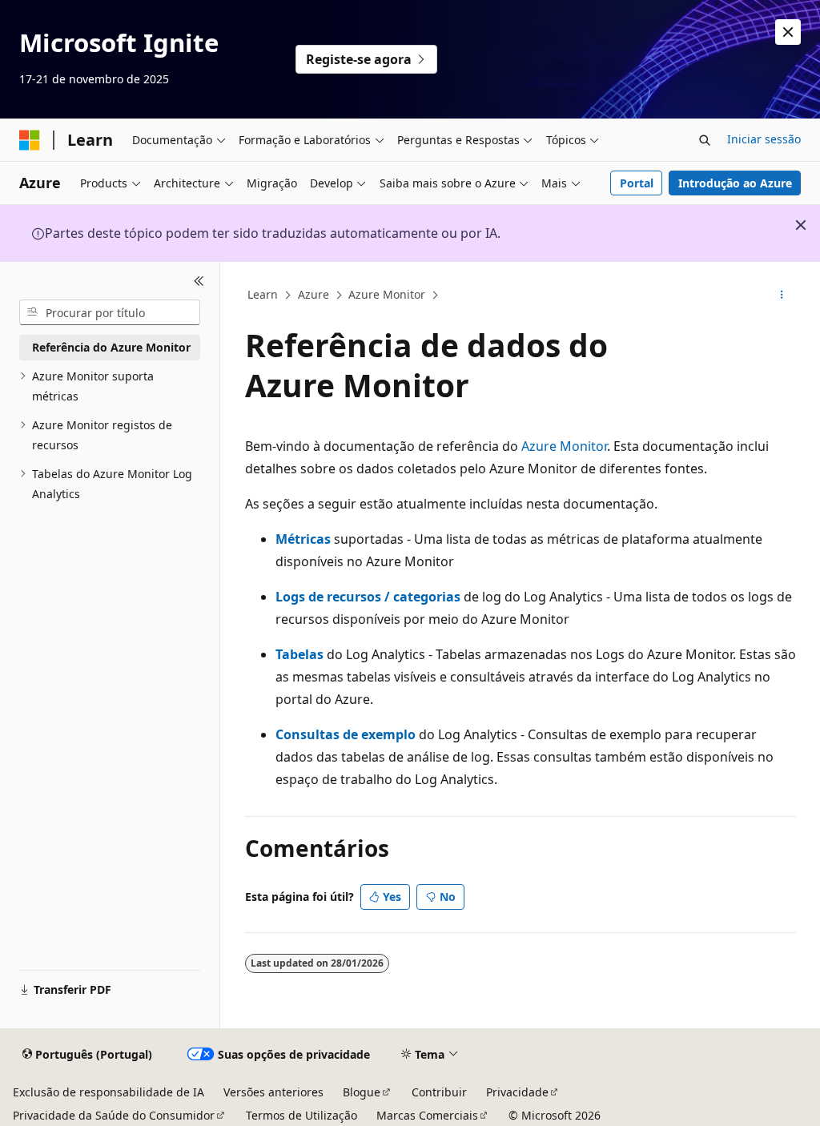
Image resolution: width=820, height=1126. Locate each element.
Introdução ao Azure (735, 183)
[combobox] (109, 312)
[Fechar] (199, 281)
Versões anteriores (273, 1092)
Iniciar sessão (764, 139)
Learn (262, 294)
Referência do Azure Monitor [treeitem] (111, 347)
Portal (636, 183)
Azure (313, 294)
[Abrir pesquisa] (705, 140)
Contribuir (439, 1092)
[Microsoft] (29, 140)
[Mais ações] (781, 295)
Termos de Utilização (301, 1115)
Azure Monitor (386, 294)
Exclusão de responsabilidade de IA (108, 1092)
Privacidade (517, 1092)
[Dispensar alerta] (788, 32)
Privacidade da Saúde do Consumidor (114, 1115)
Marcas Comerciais (427, 1115)
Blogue (361, 1092)
